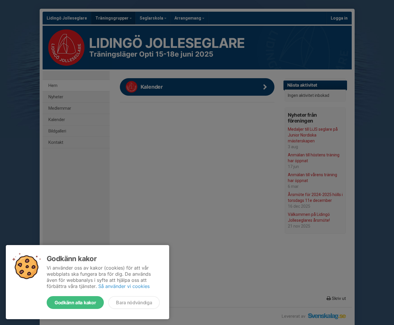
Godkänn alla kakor (75, 302)
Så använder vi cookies (124, 286)
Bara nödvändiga (134, 302)
